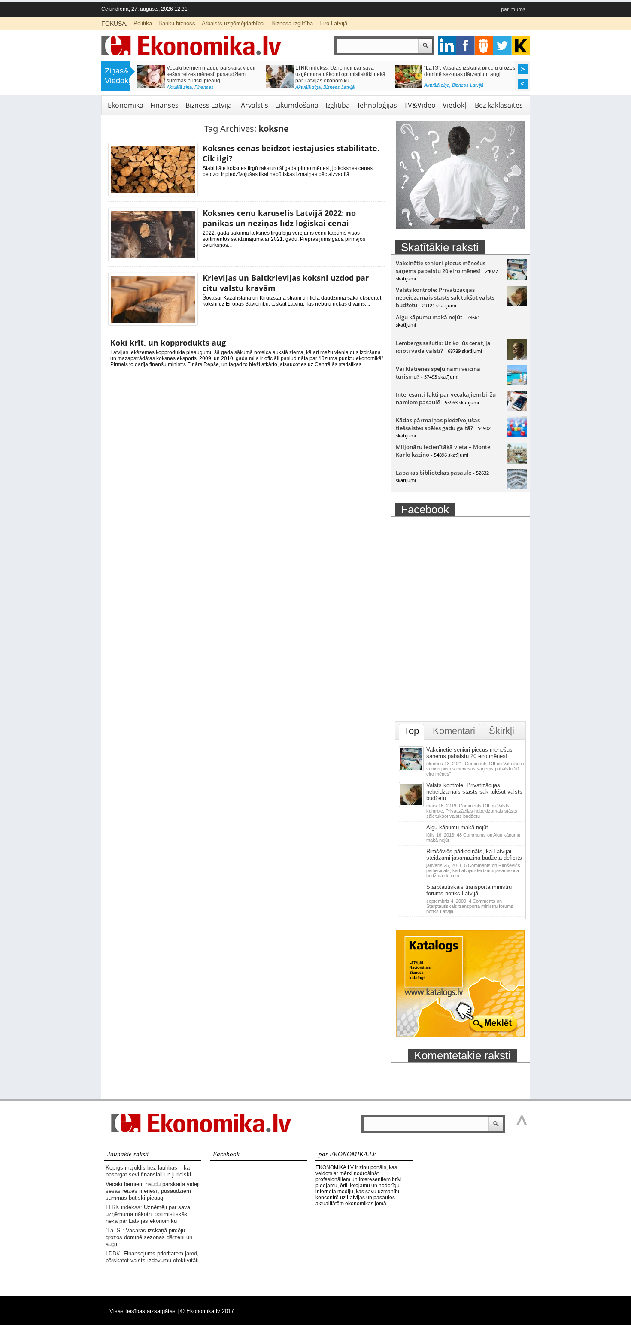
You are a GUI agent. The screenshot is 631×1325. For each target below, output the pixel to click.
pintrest (484, 45)
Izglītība (337, 105)
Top (411, 730)
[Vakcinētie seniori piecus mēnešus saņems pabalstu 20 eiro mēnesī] (517, 278)
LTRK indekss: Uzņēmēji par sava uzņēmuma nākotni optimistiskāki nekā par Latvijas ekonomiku (340, 74)
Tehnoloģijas (377, 105)
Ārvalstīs (254, 105)
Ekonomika (125, 105)
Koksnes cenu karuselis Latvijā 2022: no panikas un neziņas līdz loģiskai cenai (279, 218)
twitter (502, 45)
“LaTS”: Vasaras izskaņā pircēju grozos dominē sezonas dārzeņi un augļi (469, 71)
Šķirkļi (501, 730)
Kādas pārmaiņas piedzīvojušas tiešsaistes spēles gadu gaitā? (438, 424)
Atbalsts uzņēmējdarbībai (233, 23)
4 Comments (469, 906)
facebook (465, 45)
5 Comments (473, 870)
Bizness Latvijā (339, 87)
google (447, 45)
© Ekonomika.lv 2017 (207, 1311)
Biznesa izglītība (292, 23)
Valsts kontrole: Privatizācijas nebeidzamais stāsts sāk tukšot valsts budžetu (445, 297)
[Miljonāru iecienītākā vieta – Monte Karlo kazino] (517, 461)
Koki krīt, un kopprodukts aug (168, 342)
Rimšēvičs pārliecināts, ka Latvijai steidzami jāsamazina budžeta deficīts (474, 854)
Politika (142, 23)
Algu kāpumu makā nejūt (429, 317)
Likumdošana (297, 105)
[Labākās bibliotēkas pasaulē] (517, 487)
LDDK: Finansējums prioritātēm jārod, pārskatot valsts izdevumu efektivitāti (152, 1257)
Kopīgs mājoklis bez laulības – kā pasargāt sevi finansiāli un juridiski (148, 1171)
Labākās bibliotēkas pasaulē (433, 472)
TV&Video (420, 105)
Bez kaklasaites (499, 105)
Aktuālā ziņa (179, 87)
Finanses (204, 87)
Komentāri (454, 730)
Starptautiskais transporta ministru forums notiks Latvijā (469, 890)
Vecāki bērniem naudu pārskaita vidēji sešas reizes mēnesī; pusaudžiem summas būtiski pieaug (211, 74)
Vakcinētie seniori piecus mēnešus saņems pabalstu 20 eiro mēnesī (440, 267)
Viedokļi (455, 105)
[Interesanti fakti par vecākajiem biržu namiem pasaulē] (517, 409)
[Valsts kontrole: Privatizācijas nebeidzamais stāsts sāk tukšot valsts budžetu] (517, 304)
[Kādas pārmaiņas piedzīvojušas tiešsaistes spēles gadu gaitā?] (517, 435)
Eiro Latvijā (333, 23)
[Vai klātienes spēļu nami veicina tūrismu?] (517, 383)
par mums (513, 9)
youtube (521, 45)
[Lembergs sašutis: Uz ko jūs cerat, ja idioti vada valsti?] (517, 357)
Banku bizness (176, 23)
